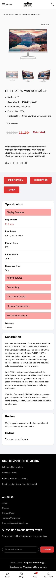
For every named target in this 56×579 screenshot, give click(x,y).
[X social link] (17, 163)
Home (6, 14)
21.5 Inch (9, 224)
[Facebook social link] (13, 163)
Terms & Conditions (11, 518)
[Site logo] (28, 4)
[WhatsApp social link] (22, 163)
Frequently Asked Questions (15, 523)
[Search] (52, 4)
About (4, 503)
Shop (12, 14)
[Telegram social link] (26, 163)
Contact (5, 508)
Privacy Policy (8, 513)
